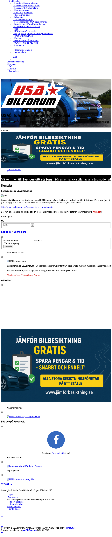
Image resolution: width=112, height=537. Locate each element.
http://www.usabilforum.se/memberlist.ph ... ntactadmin (27, 207)
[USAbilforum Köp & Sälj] (59, 416)
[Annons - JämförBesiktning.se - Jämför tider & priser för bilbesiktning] (56, 401)
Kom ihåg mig (12, 244)
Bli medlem (20, 231)
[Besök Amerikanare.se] (59, 479)
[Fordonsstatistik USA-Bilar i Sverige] (59, 466)
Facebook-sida (58, 453)
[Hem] (32, 111)
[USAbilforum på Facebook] (56, 440)
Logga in (6, 231)
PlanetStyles (71, 528)
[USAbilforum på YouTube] (6, 484)
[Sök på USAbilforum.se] (11, 484)
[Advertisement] (56, 306)
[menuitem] (25, 3)
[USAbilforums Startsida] (2, 484)
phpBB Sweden (29, 530)
